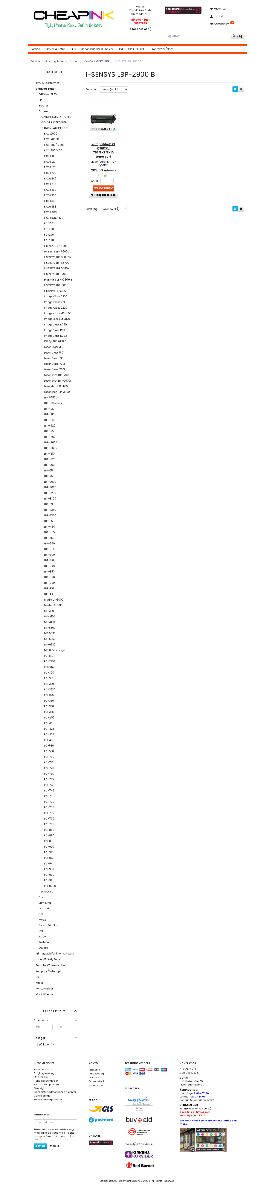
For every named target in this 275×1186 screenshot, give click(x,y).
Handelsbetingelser (46, 1080)
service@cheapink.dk (195, 1113)
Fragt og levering (44, 1073)
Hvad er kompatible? (46, 1084)
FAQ (73, 49)
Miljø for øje (41, 1077)
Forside (35, 49)
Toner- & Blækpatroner (48, 1099)
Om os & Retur (55, 49)
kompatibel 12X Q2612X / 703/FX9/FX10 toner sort (103, 150)
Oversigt (39, 1088)
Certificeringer (42, 1095)
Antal (95, 181)
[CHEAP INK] (73, 17)
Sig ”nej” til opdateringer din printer (55, 1092)
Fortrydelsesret (43, 1069)
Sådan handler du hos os (97, 49)
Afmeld (54, 1145)
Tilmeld (40, 1145)
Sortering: (92, 89)
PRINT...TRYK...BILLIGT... (132, 49)
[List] (241, 89)
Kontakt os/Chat (162, 49)
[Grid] (235, 89)
